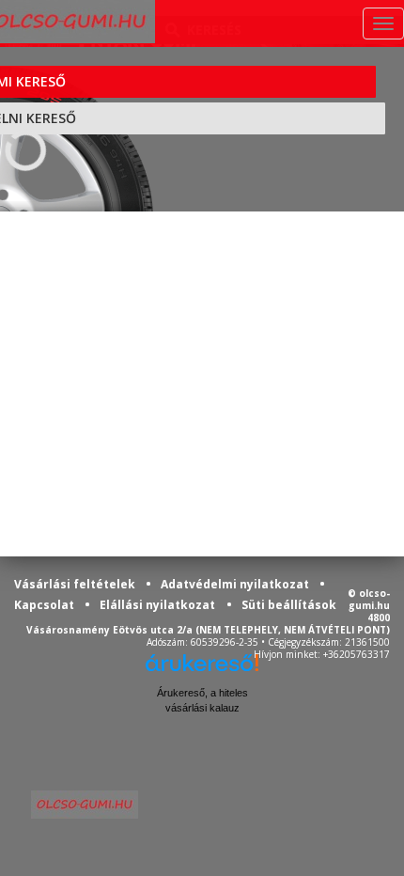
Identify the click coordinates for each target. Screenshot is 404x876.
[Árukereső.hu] (202, 669)
